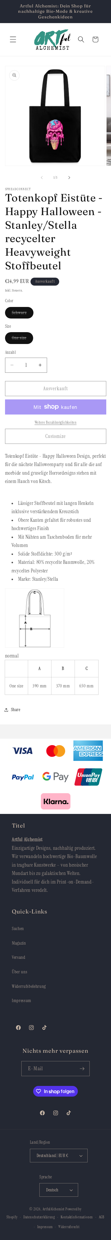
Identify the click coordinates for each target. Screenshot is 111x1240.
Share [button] (15, 710)
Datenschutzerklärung (39, 1217)
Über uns (19, 972)
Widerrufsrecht (69, 1227)
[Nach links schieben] (41, 177)
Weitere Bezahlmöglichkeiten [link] (56, 422)
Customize (55, 436)
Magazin (19, 943)
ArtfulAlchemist (54, 1209)
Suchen (18, 929)
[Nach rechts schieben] (69, 177)
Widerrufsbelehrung (29, 986)
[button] (13, 39)
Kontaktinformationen (77, 1217)
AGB (101, 1217)
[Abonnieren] (82, 1068)
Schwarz (23, 314)
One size (22, 339)
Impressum (21, 1001)
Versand (18, 957)
